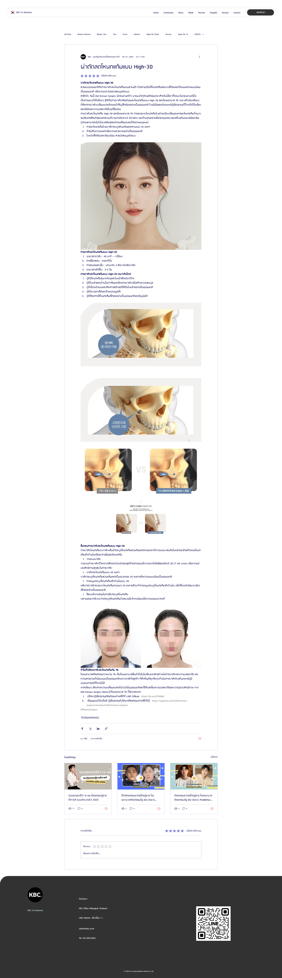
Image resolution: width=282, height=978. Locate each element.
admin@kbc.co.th (86, 929)
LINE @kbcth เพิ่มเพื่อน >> (91, 918)
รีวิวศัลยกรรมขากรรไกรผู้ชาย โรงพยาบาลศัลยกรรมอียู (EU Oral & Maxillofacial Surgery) (138, 798)
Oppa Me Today (152, 34)
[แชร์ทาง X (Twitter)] (90, 728)
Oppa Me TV (183, 34)
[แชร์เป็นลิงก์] (106, 728)
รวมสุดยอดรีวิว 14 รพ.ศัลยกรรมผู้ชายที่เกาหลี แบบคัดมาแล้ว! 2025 (87, 798)
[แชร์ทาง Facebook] (82, 728)
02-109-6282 (89, 938)
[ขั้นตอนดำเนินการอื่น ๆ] (199, 57)
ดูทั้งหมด (214, 757)
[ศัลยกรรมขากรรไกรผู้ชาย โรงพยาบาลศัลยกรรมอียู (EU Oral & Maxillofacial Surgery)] (194, 776)
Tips (114, 34)
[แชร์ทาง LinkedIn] (98, 728)
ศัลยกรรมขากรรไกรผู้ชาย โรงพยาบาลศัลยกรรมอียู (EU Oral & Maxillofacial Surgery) (193, 798)
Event (125, 34)
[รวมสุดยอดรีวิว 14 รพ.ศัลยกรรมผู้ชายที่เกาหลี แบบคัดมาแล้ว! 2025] (88, 776)
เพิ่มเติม (198, 34)
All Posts (67, 34)
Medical (137, 34)
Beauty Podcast (84, 34)
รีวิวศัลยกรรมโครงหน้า (90, 717)
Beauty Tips (101, 34)
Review (169, 34)
